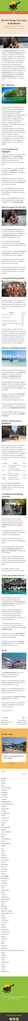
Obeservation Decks (7, 913)
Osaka (3, 915)
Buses (3, 785)
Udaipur (3, 967)
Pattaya (3, 918)
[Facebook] (11, 1019)
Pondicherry (4, 929)
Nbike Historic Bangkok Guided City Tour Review (22, 721)
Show (2, 943)
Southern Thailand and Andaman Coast (13, 950)
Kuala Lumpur (5, 890)
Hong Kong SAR (5, 843)
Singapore (4, 948)
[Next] (24, 749)
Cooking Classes (6, 802)
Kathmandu (4, 864)
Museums (4, 902)
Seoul (2, 941)
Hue (2, 848)
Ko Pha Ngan (4, 876)
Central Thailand (6, 788)
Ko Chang (4, 869)
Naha (2, 904)
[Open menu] (14, 12)
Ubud (2, 964)
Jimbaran (4, 855)
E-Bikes (3, 816)
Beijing (3, 781)
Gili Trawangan (5, 827)
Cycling (3, 806)
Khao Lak (3, 867)
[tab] (11, 763)
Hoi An (3, 841)
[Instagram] (17, 1019)
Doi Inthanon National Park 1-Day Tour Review (7, 721)
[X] (14, 1019)
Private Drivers (5, 932)
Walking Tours (5, 971)
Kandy (3, 862)
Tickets (3, 957)
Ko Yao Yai (4, 881)
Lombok (3, 895)
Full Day (3, 823)
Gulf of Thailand (6, 832)
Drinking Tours (5, 813)
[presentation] (14, 745)
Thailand (3, 955)
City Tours (4, 797)
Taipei (3, 953)
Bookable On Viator (7, 710)
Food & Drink (5, 818)
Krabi (5, 28)
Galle (2, 825)
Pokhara (3, 927)
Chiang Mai (4, 792)
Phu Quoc (4, 922)
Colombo (4, 799)
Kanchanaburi (5, 860)
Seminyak (4, 939)
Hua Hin (3, 846)
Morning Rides (5, 899)
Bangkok (3, 778)
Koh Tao (3, 885)
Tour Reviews (20, 28)
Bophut (3, 783)
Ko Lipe (3, 874)
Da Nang (3, 811)
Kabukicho (4, 857)
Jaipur (3, 850)
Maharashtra (5, 897)
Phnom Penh (5, 920)
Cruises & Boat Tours (7, 804)
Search (3, 771)
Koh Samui (4, 883)
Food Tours (4, 820)
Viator (3, 969)
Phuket (3, 925)
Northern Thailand (6, 911)
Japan (3, 853)
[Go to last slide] (4, 749)
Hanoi (2, 836)
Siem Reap (4, 946)
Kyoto (3, 892)
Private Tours (12, 28)
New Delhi (4, 909)
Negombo (4, 906)
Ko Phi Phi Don (5, 878)
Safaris (3, 936)
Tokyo (3, 960)
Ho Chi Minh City (6, 839)
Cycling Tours (5, 809)
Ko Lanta (3, 871)
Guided (3, 829)
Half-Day (3, 834)
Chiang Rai (4, 795)
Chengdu (4, 790)
